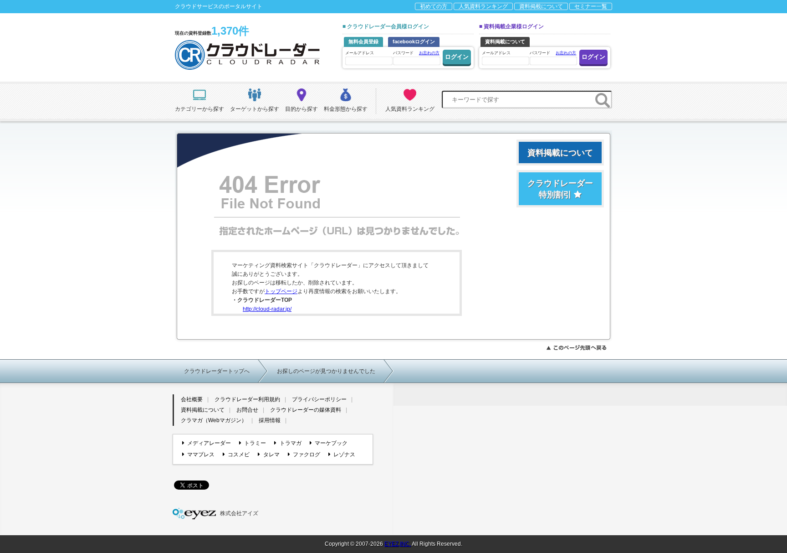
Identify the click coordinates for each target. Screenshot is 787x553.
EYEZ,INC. (397, 544)
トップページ (281, 291)
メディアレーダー (209, 443)
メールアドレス (359, 53)
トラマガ (290, 443)
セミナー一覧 (590, 6)
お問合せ (247, 410)
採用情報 (270, 420)
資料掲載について (541, 6)
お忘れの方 (429, 53)
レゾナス (344, 454)
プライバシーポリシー (319, 399)
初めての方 (433, 6)
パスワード (416, 53)
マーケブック (331, 443)
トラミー (255, 443)
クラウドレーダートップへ (217, 371)
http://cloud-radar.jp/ (267, 309)
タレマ (271, 454)
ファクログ (306, 454)
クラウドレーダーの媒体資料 (305, 410)
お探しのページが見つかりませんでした (326, 371)
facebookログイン (414, 41)
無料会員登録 (363, 41)
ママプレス (201, 454)
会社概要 (192, 399)
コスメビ (239, 454)
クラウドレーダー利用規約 (247, 399)
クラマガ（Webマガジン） (214, 420)
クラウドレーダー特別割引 (560, 189)
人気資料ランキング (483, 6)
